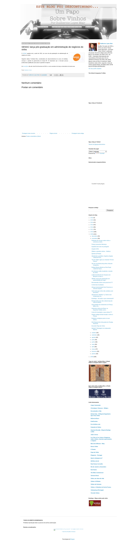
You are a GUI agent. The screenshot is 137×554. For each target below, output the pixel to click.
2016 (91, 217)
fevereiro (94, 351)
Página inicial (53, 133)
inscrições (25, 66)
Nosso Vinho (94, 446)
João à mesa (94, 434)
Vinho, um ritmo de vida (97, 478)
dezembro (95, 236)
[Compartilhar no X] (59, 75)
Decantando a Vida (96, 411)
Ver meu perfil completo (95, 68)
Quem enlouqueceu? (96, 458)
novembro (95, 238)
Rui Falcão (94, 469)
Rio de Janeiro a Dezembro (98, 467)
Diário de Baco (95, 418)
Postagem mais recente (28, 133)
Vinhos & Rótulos (95, 481)
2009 (91, 234)
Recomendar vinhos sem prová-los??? (102, 282)
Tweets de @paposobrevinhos (97, 144)
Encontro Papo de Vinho (98, 326)
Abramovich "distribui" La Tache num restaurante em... (102, 295)
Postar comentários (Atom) (33, 136)
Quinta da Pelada (96, 253)
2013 (91, 224)
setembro (94, 335)
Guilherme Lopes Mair (106, 43)
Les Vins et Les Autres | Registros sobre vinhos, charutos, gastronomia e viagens (101, 439)
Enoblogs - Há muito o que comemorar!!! (103, 298)
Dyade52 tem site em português (100, 246)
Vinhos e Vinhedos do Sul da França (101, 487)
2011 (91, 229)
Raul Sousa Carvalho (97, 464)
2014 (91, 222)
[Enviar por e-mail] (55, 75)
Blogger (72, 539)
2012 (91, 227)
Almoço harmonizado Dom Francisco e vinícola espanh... (102, 288)
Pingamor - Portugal (96, 455)
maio (93, 344)
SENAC (25, 53)
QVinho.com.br (95, 461)
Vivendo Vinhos (95, 493)
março (93, 349)
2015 (91, 220)
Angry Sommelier (96, 405)
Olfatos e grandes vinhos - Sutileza (101, 251)
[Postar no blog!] (57, 75)
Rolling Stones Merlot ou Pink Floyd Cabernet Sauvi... (101, 268)
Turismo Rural (95, 475)
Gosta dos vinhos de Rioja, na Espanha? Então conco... (100, 309)
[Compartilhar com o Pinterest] (63, 75)
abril (93, 346)
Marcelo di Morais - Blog (97, 443)
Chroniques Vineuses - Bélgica (99, 408)
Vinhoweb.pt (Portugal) (97, 490)
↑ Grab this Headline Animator (68, 531)
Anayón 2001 (95, 249)
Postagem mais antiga (78, 133)
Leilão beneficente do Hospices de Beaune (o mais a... (101, 275)
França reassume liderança (99, 244)
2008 (91, 356)
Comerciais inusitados (98, 285)
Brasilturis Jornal (28, 70)
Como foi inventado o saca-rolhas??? (102, 312)
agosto (94, 337)
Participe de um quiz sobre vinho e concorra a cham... (101, 241)
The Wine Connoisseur (97, 472)
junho (93, 342)
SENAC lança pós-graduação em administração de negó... (101, 279)
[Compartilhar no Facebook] (61, 75)
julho (93, 339)
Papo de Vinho (95, 452)
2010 (91, 231)
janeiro (94, 353)
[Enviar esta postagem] (50, 75)
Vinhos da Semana (96, 484)
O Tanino (93, 449)
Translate (102, 153)
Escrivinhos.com (95, 424)
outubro (94, 332)
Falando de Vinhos (96, 427)
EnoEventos (94, 421)
